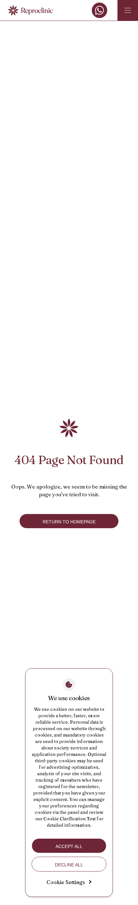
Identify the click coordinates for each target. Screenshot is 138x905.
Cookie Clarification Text (69, 819)
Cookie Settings (66, 882)
